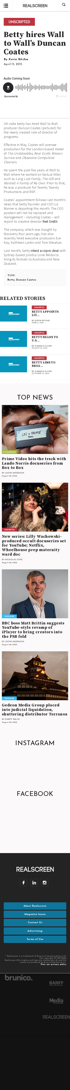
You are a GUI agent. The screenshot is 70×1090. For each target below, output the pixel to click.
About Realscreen (35, 906)
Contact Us (35, 922)
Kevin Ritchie (18, 59)
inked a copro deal (45, 250)
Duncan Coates (26, 280)
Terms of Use (35, 939)
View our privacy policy (53, 964)
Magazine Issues (35, 914)
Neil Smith (50, 221)
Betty (11, 280)
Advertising (34, 931)
